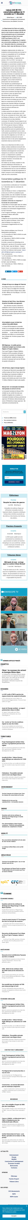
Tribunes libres (14, 555)
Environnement (21, 19)
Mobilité (15, 21)
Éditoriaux (14, 495)
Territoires (20, 21)
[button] (14, 603)
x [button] (26, 1206)
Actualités (13, 531)
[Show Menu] (2, 3)
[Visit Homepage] (15, 3)
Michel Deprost (17, 505)
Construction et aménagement (10, 19)
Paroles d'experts (14, 526)
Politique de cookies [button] (10, 1212)
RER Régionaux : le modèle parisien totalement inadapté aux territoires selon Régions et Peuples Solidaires (13, 347)
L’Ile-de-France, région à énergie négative (13, 368)
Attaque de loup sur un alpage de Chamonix (14, 284)
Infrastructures (6, 21)
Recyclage (13, 500)
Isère (11, 21)
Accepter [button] (14, 1216)
